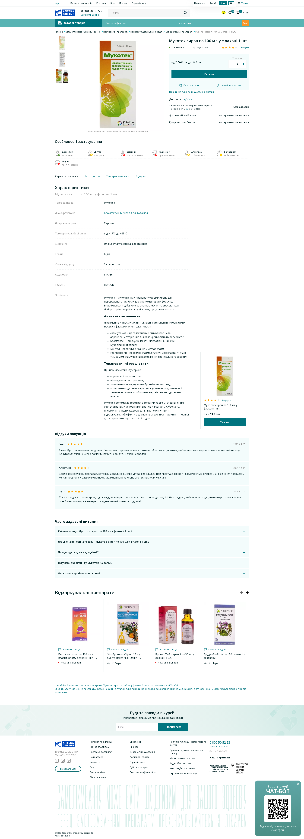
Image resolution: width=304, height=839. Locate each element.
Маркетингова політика (182, 758)
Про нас (123, 3)
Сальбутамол (139, 213)
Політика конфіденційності (144, 772)
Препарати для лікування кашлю (147, 31)
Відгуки (141, 176)
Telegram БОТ (68, 768)
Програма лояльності (101, 751)
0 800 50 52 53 (91, 11)
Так (223, 3)
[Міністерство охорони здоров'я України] (240, 768)
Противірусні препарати (115, 31)
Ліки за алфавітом (115, 22)
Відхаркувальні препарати (179, 31)
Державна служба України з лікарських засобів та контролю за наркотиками (218, 768)
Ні (231, 3)
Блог (112, 3)
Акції (245, 22)
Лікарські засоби (92, 31)
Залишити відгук (71, 649)
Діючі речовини (98, 777)
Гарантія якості (140, 3)
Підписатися (173, 727)
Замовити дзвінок (219, 746)
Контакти (101, 3)
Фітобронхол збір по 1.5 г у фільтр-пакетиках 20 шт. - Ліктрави (123, 658)
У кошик (209, 74)
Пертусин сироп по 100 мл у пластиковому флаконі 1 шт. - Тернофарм (76, 658)
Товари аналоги (117, 176)
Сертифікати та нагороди (183, 773)
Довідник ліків (97, 772)
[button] (247, 592)
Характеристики (67, 176)
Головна (59, 31)
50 (187, 108)
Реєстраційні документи (182, 768)
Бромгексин (111, 213)
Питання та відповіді (81, 3)
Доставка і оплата (139, 756)
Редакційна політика (180, 763)
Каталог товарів (74, 31)
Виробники (136, 741)
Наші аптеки (184, 22)
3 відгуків (244, 47)
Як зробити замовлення (142, 751)
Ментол (125, 213)
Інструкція (92, 176)
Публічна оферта (139, 767)
